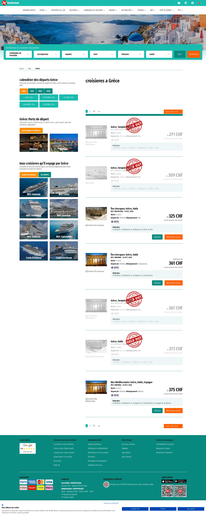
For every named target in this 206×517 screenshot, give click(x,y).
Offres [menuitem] (42, 10)
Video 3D (57, 465)
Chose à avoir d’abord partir (64, 448)
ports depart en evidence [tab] (31, 130)
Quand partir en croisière (63, 457)
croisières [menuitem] (73, 10)
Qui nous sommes (128, 444)
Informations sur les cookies (98, 452)
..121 (94, 111)
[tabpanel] (49, 101)
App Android (126, 457)
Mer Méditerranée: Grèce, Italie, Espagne (131, 382)
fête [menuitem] (179, 10)
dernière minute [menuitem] (29, 10)
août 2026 (29, 97)
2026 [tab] (24, 91)
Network (125, 448)
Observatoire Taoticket (164, 452)
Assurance (91, 457)
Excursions (57, 461)
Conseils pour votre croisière (64, 452)
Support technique (94, 444)
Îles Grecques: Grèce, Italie (124, 208)
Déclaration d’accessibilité (97, 461)
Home (22, 68)
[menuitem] (178, 3)
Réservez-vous (173, 237)
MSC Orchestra (117, 211)
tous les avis (27, 452)
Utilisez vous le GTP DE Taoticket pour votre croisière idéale (131, 484)
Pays (29, 68)
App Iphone (126, 452)
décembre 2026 (48, 104)
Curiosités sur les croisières (63, 444)
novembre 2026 (29, 104)
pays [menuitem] (151, 10)
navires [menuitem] (112, 10)
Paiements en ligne (163, 448)
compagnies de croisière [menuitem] (93, 10)
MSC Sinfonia (116, 257)
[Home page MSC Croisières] (115, 221)
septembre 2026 (49, 97)
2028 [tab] (40, 91)
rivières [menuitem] (141, 10)
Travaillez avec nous (95, 465)
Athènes (123, 218)
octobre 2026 (69, 97)
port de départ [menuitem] (165, 10)
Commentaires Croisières (165, 444)
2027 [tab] (32, 91)
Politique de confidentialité (98, 448)
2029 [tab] (48, 91)
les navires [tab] (45, 174)
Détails (157, 237)
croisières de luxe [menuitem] (58, 10)
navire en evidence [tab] (29, 175)
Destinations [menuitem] (126, 10)
